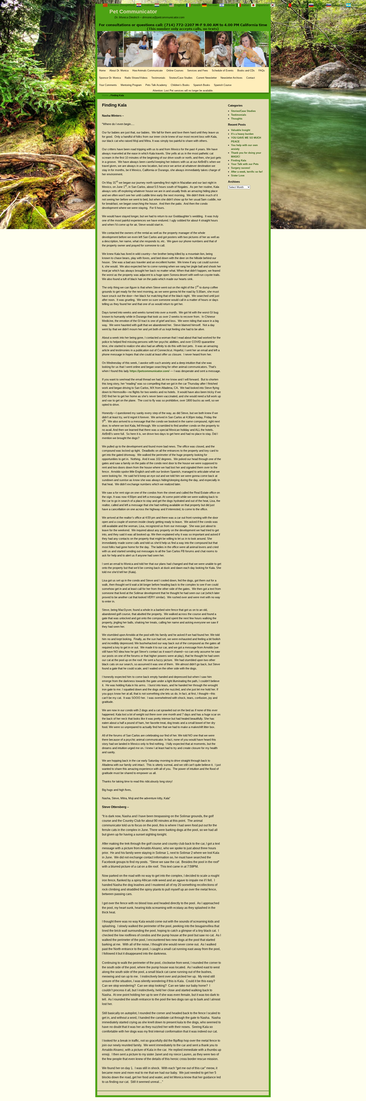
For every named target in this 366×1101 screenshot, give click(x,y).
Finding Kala (238, 160)
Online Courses (174, 70)
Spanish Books (201, 85)
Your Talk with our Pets (244, 164)
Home (102, 70)
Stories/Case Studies (181, 77)
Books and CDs (246, 70)
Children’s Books (180, 85)
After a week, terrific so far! (247, 171)
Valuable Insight (240, 130)
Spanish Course (222, 85)
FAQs (261, 70)
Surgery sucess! (240, 167)
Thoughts (236, 118)
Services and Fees (197, 70)
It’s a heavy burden (242, 133)
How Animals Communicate (147, 70)
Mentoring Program (131, 85)
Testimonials (158, 77)
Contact (250, 77)
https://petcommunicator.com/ (149, 371)
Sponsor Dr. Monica (110, 77)
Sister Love (237, 175)
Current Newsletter (206, 77)
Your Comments (108, 85)
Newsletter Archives (231, 77)
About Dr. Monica (118, 70)
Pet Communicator (133, 12)
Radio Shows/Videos (136, 77)
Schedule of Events (223, 70)
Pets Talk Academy (156, 85)
